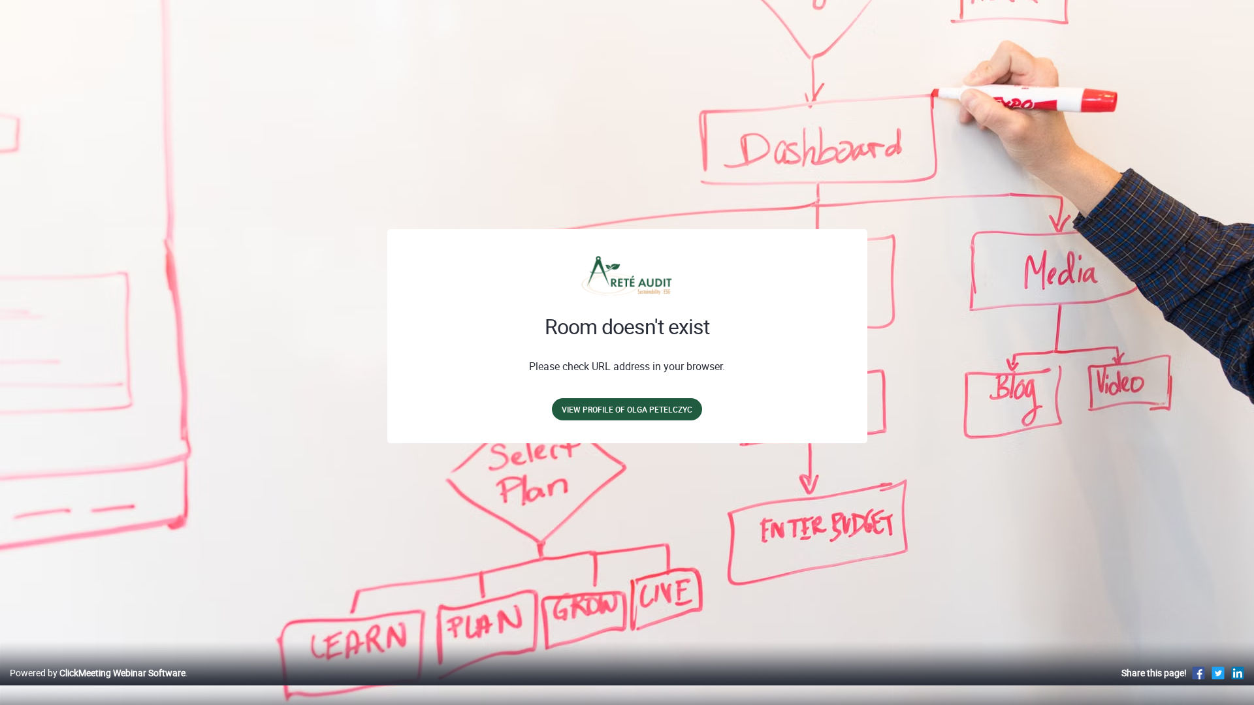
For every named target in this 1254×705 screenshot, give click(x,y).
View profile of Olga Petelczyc (627, 409)
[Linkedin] (1237, 672)
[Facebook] (1198, 672)
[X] (1218, 672)
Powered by (97, 672)
